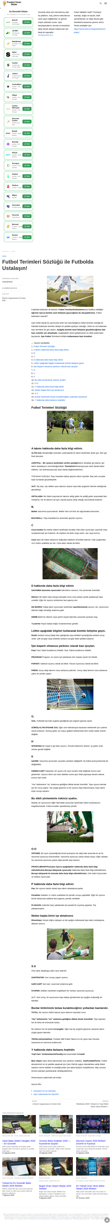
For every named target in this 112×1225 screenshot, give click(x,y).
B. (34, 353)
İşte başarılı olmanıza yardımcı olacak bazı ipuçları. (56, 366)
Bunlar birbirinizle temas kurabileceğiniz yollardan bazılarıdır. (61, 397)
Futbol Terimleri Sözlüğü (44, 346)
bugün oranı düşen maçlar (49, 1180)
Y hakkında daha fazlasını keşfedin (50, 400)
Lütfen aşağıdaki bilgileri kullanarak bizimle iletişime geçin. (59, 363)
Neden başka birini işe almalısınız (49, 390)
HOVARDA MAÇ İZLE (45, 35)
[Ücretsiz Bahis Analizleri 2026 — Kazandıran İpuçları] (56, 1124)
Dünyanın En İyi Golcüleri (45, 1091)
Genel (13, 251)
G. (35, 370)
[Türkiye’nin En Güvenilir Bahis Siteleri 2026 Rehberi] (19, 1166)
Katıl (28, 22)
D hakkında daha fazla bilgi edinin (48, 360)
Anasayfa (5, 251)
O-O (36, 383)
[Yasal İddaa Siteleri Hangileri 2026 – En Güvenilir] (19, 1124)
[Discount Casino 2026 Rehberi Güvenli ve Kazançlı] (93, 1124)
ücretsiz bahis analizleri (61, 1135)
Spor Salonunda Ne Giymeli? (46, 1094)
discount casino (94, 1135)
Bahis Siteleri (7, 1135)
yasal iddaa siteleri (22, 1135)
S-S (36, 393)
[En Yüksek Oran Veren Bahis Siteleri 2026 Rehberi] (93, 1166)
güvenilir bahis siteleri (23, 1178)
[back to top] (107, 1220)
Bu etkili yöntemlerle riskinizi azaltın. (50, 380)
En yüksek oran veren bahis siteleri (90, 1180)
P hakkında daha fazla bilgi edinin (49, 387)
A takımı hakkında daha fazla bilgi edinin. (51, 350)
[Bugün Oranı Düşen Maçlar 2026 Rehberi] (56, 1166)
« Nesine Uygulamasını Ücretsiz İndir (46, 1104)
